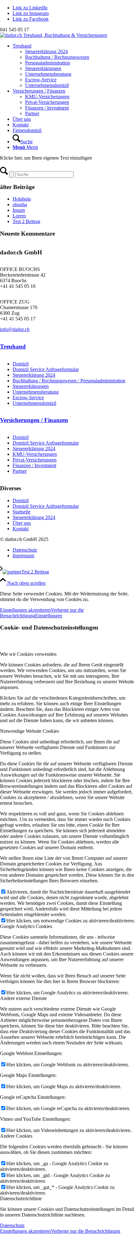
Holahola (22, 198)
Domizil (21, 363)
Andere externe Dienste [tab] (23, 998)
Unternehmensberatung (36, 392)
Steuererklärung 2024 (34, 375)
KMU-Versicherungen (35, 454)
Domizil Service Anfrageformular (46, 369)
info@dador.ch (15, 329)
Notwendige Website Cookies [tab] (29, 731)
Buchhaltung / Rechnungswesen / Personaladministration (69, 380)
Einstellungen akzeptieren (25, 610)
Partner (20, 471)
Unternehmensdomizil (34, 403)
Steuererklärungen (31, 386)
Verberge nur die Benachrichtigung (85, 1231)
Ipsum (19, 210)
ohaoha (20, 204)
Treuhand (13, 346)
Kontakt (21, 528)
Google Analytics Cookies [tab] (26, 926)
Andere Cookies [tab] (16, 1136)
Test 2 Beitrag (26, 221)
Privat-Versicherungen (35, 459)
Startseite (21, 511)
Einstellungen (48, 615)
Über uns (22, 523)
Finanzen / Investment (34, 465)
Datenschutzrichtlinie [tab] (21, 1198)
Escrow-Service (28, 397)
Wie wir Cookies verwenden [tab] (28, 654)
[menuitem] (74, 65)
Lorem (19, 215)
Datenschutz (12, 1225)
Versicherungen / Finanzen (34, 420)
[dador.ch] (53, 35)
